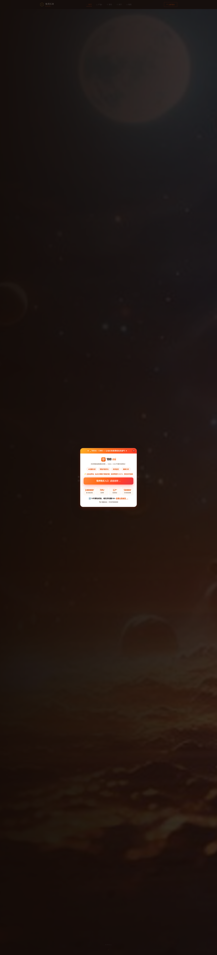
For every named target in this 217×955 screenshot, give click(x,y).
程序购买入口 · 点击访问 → (108, 481)
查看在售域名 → (122, 498)
